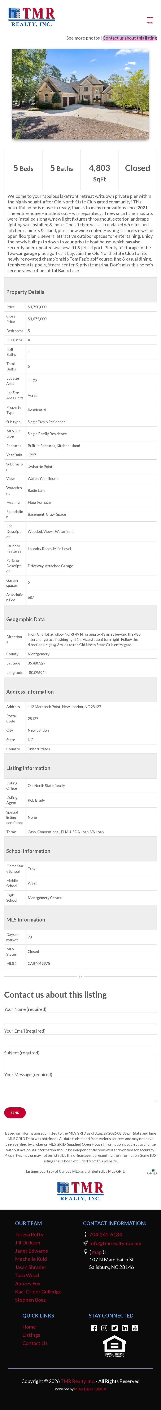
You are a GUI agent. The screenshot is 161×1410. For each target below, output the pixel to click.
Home (29, 1327)
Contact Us (34, 1343)
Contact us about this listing (130, 37)
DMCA (100, 1389)
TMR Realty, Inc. (78, 1381)
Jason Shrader (30, 1267)
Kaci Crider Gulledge (38, 1291)
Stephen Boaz (30, 1300)
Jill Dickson (27, 1242)
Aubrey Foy (27, 1283)
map (97, 1252)
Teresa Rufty (29, 1234)
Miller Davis (83, 1389)
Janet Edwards (31, 1251)
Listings (31, 1335)
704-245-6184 (105, 1234)
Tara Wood (27, 1275)
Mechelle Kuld (31, 1259)
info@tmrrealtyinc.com (115, 1243)
